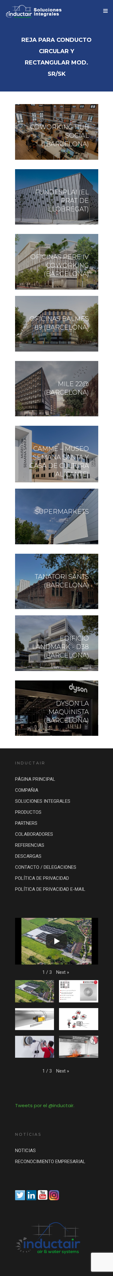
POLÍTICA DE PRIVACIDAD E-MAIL (50, 889)
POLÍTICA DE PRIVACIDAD (42, 878)
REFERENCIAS (29, 845)
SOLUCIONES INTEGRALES (42, 801)
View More (56, 132)
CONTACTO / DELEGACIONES (45, 867)
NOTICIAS (25, 1150)
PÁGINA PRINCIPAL (35, 779)
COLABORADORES (34, 834)
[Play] (56, 941)
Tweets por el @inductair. (44, 1105)
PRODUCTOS (28, 812)
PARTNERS (26, 823)
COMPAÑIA (26, 790)
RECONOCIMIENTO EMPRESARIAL (50, 1161)
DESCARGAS (28, 856)
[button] (62, 972)
